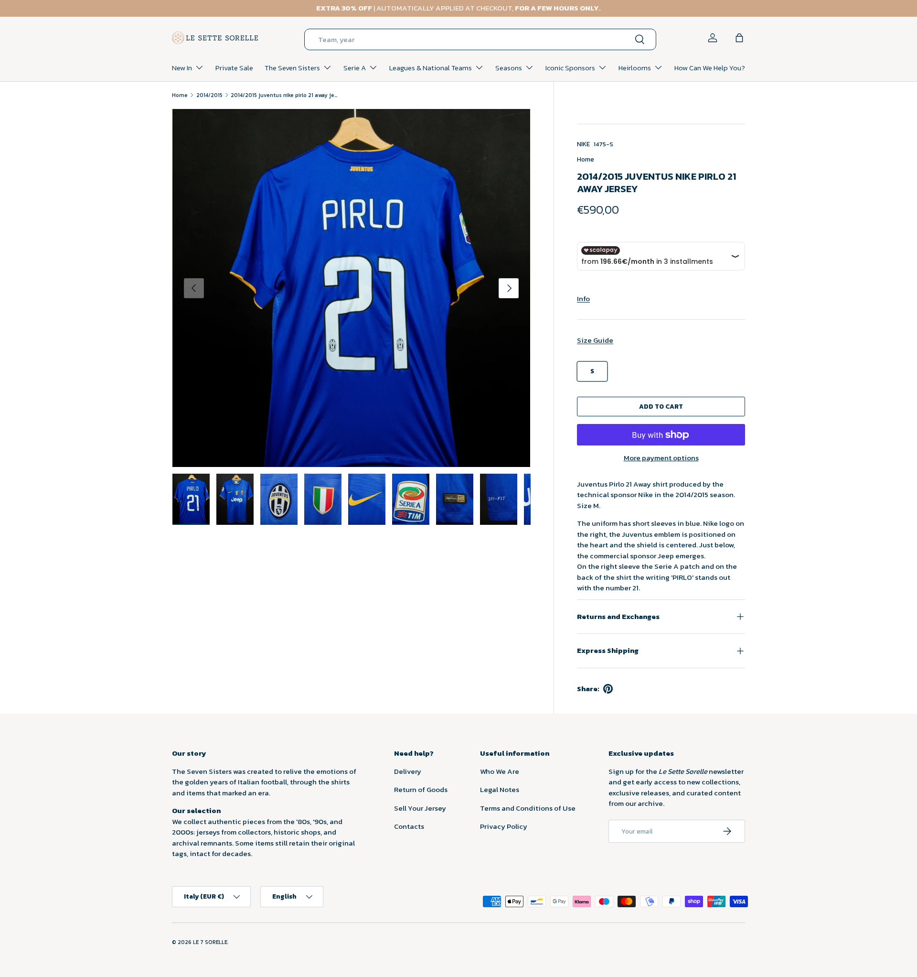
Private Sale (234, 67)
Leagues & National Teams (430, 67)
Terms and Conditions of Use (528, 808)
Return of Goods (421, 789)
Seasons (508, 67)
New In (182, 67)
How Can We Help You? (709, 67)
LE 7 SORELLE (210, 942)
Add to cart (661, 406)
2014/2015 (209, 95)
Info (583, 298)
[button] (739, 37)
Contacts (409, 826)
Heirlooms (634, 67)
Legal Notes (499, 789)
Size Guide (595, 340)
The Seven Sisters (292, 67)
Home (180, 95)
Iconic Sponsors (570, 67)
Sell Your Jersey (420, 808)
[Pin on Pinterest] (608, 688)
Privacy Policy (503, 826)
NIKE (583, 144)
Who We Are (499, 771)
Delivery (407, 771)
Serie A (354, 67)
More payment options (661, 458)
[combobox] (480, 39)
